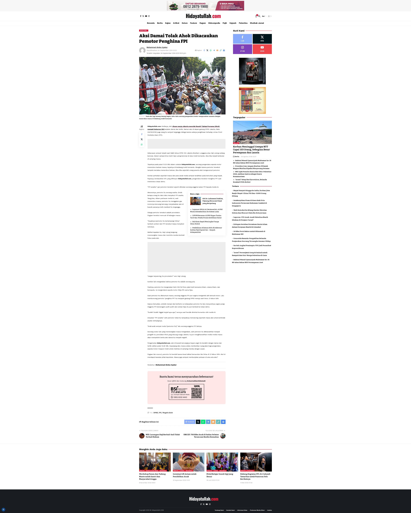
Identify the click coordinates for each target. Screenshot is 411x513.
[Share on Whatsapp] (210, 50)
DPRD (155, 413)
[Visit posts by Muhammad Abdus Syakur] (142, 50)
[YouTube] (146, 16)
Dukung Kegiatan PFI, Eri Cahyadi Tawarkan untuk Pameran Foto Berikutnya (255, 476)
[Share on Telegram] (214, 50)
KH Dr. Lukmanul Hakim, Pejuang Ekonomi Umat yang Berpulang (213, 201)
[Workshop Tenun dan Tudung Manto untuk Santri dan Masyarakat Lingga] (155, 462)
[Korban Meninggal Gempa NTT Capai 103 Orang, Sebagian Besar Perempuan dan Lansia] (252, 132)
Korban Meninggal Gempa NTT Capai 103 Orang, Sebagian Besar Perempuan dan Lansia (251, 149)
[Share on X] (207, 50)
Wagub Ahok (167, 413)
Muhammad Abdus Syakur (157, 47)
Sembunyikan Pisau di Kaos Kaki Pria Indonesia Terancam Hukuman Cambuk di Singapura (249, 203)
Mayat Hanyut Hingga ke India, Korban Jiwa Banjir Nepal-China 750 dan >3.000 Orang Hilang (251, 193)
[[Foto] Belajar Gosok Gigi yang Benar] (222, 462)
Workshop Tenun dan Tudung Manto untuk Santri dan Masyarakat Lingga (152, 476)
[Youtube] (262, 49)
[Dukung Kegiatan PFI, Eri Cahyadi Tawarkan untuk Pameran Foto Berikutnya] (256, 462)
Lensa (182, 470)
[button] (259, 16)
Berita (236, 143)
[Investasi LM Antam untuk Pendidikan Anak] (188, 462)
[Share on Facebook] (204, 50)
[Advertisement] (186, 144)
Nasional (143, 30)
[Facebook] (141, 16)
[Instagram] (149, 16)
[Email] (217, 50)
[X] (143, 16)
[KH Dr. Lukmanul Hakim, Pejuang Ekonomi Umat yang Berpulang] (195, 201)
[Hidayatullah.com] (205, 16)
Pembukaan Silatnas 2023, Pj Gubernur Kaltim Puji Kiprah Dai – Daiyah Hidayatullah (206, 230)
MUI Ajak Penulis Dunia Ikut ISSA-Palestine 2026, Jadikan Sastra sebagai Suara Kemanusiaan (252, 174)
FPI (160, 413)
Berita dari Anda (152, 470)
